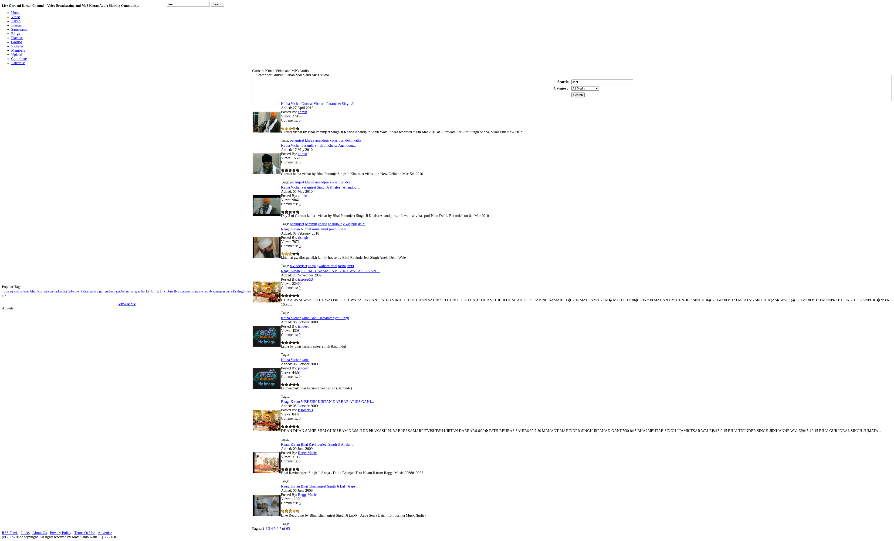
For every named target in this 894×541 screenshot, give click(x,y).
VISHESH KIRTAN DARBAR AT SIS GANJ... (337, 402)
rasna (342, 266)
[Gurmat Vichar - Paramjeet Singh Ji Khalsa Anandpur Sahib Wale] (267, 131)
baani (26, 291)
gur (101, 291)
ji (155, 291)
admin (302, 112)
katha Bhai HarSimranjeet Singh (325, 318)
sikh (233, 291)
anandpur (322, 140)
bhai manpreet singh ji (49, 291)
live (176, 291)
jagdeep (303, 326)
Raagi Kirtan (290, 229)
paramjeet (297, 140)
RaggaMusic (307, 453)
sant (228, 291)
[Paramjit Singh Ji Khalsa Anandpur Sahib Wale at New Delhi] (267, 173)
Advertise (105, 533)
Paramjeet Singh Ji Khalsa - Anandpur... (330, 187)
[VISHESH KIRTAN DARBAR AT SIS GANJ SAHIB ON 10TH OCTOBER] (267, 430)
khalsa (309, 140)
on (202, 291)
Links (25, 533)
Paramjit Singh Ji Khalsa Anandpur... (328, 145)
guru (137, 291)
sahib (208, 291)
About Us (39, 533)
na (192, 291)
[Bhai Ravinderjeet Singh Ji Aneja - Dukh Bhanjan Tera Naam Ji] (267, 472)
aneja (312, 266)
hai (143, 291)
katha (357, 140)
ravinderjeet (298, 266)
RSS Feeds (10, 533)
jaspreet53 (305, 279)
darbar (71, 291)
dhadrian (88, 291)
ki (161, 291)
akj (11, 291)
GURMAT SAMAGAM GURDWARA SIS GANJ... (340, 271)
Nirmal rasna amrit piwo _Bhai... (325, 229)
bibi (65, 291)
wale (248, 291)
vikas (334, 140)
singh (241, 291)
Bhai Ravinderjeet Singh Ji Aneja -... (328, 444)
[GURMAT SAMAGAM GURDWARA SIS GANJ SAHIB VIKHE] (267, 301)
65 (288, 529)
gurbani (110, 291)
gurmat (129, 291)
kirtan (168, 291)
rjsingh (303, 237)
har (148, 291)
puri (341, 140)
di (95, 291)
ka (157, 291)
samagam (219, 291)
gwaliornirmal (327, 266)
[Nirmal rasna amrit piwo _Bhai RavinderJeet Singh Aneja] (267, 257)
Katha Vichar (291, 104)
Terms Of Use (84, 533)
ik (152, 291)
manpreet (185, 291)
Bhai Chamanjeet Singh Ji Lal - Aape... (329, 486)
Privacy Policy (60, 533)
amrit (16, 291)
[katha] (267, 387)
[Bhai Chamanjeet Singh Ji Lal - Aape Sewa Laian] (267, 514)
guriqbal (120, 291)
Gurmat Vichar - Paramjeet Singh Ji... (328, 104)
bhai (33, 291)
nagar (197, 291)
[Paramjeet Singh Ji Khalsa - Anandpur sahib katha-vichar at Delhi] (267, 215)
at (21, 291)
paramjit (311, 224)
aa (7, 291)
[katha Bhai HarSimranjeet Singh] (267, 346)
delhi (79, 291)
